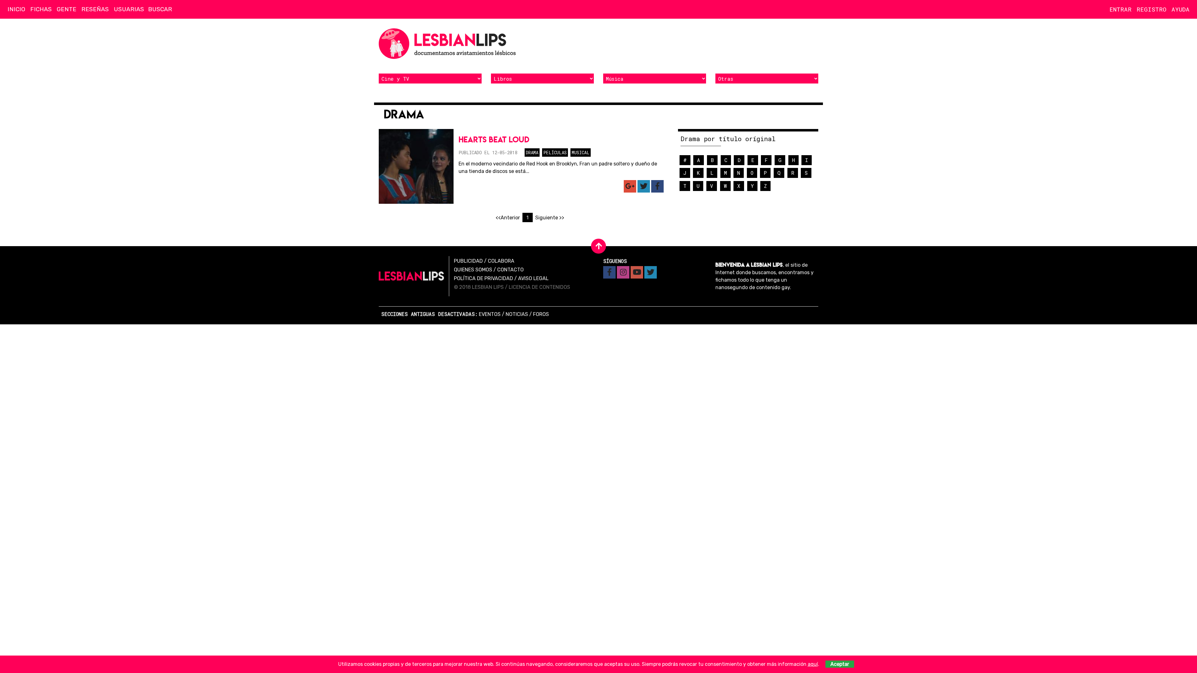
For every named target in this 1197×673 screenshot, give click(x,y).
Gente (66, 9)
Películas (555, 152)
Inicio (16, 9)
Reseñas (95, 9)
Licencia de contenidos (539, 287)
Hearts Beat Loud (494, 139)
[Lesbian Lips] (411, 276)
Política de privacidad (483, 278)
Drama (532, 152)
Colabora (501, 261)
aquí (813, 664)
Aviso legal (533, 278)
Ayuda (1180, 9)
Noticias (517, 314)
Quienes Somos (473, 270)
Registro (1151, 9)
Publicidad (468, 261)
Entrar (1120, 9)
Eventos (490, 314)
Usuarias (129, 9)
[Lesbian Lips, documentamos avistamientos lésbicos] (449, 43)
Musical (580, 152)
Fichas (41, 9)
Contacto (510, 270)
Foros (541, 314)
